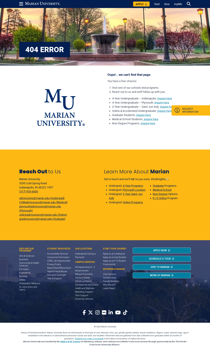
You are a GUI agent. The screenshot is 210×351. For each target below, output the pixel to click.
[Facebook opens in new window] (84, 312)
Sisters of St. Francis (70, 341)
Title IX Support (54, 278)
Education (24, 269)
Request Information (190, 110)
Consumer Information (58, 257)
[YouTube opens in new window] (118, 312)
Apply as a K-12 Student (114, 261)
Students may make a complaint (89, 338)
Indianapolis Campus (85, 253)
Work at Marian (160, 275)
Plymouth (79, 257)
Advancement (81, 270)
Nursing (23, 276)
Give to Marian (160, 267)
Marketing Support (84, 292)
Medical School (162, 189)
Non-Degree (160, 194)
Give (167, 4)
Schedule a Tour (160, 258)
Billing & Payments (84, 274)
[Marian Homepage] (42, 4)
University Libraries (84, 299)
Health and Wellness (85, 288)
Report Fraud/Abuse (57, 271)
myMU (178, 4)
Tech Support (81, 295)
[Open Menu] (22, 4)
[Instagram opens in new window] (97, 312)
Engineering (24, 273)
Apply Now (160, 250)
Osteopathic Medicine (29, 283)
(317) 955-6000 (28, 191)
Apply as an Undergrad (114, 253)
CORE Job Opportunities (58, 261)
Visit (157, 4)
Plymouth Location (134, 189)
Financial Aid (109, 264)
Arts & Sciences (26, 256)
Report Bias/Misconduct (59, 268)
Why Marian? (109, 285)
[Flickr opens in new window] (104, 312)
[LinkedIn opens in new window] (111, 312)
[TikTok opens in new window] (125, 312)
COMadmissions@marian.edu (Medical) (43, 202)
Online (22, 280)
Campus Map (109, 277)
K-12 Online (160, 198)
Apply (140, 4)
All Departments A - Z (85, 267)
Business (23, 259)
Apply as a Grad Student (114, 257)
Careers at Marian (83, 281)
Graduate (158, 185)
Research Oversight (56, 275)
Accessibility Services (57, 253)
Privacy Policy (54, 264)
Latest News (109, 288)
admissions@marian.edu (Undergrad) (42, 198)
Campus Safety (82, 277)
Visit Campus (109, 274)
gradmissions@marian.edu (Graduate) (42, 219)
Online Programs (133, 202)
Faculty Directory (111, 281)
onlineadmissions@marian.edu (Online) (43, 214)
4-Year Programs (133, 185)
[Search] (189, 4)
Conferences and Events (87, 285)
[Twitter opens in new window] (90, 312)
